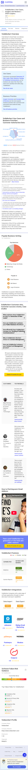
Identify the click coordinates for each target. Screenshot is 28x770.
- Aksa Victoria (15, 182)
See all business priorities (10, 109)
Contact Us (20, 751)
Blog (14, 751)
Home (2, 5)
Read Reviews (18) (8, 608)
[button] (26, 2)
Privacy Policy (8, 747)
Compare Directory (19, 755)
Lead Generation (20, 5)
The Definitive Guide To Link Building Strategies (12, 208)
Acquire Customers (8, 99)
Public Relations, (14, 78)
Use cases (10, 28)
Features (17, 28)
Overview (4, 28)
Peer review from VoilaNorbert (8, 200)
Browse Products (8, 755)
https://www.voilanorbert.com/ (10, 731)
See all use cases (8, 88)
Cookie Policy (7, 751)
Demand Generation (10, 5)
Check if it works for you (14, 374)
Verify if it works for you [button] (14, 546)
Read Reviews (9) (21, 608)
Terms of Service (18, 747)
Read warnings (8, 700)
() (6, 17)
